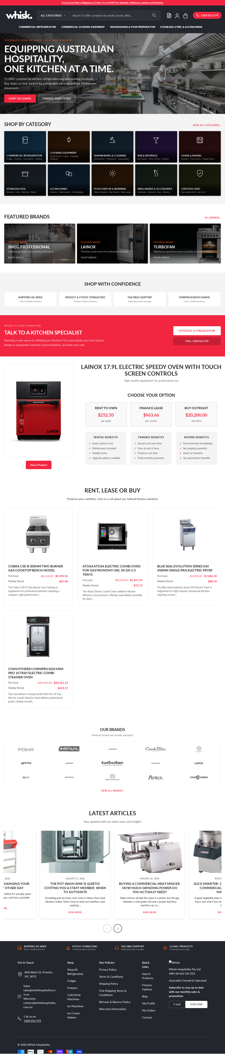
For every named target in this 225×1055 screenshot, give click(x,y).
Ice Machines (75, 1006)
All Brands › (213, 217)
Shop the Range (20, 98)
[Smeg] (26, 763)
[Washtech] (69, 763)
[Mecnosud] (112, 777)
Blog (144, 996)
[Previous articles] (107, 928)
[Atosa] (155, 777)
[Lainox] (199, 763)
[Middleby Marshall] (26, 777)
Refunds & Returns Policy (114, 1001)
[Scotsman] (155, 763)
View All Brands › (112, 790)
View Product (38, 465)
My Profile (148, 1003)
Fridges (71, 980)
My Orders (148, 1010)
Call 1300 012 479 (197, 341)
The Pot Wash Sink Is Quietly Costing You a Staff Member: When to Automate (75, 888)
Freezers (72, 987)
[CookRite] (155, 749)
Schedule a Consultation (197, 330)
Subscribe (196, 1004)
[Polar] (26, 749)
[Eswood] (112, 749)
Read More (75, 912)
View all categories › (207, 125)
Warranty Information (112, 1009)
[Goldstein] (199, 749)
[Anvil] (69, 749)
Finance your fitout (57, 98)
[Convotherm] (199, 777)
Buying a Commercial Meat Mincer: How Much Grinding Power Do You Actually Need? (150, 888)
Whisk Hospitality (39, 1044)
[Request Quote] (169, 15)
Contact (147, 1017)
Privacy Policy (108, 969)
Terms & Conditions (111, 976)
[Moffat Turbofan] (112, 763)
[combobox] (115, 15)
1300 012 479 (32, 1020)
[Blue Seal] (69, 777)
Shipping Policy (108, 983)
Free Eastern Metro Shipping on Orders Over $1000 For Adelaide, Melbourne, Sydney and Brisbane (112, 2)
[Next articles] (118, 928)
